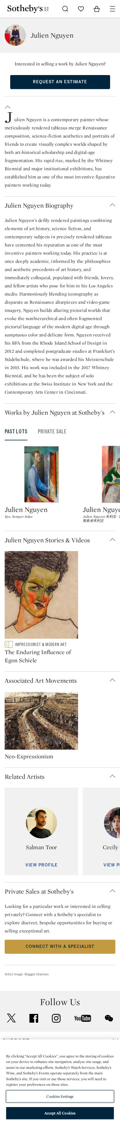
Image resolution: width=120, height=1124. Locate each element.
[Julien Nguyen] (41, 474)
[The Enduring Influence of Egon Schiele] (41, 596)
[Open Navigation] (112, 8)
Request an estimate (60, 81)
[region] (60, 1081)
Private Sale (52, 431)
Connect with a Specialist (60, 946)
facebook (33, 1018)
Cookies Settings (59, 1096)
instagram (56, 1018)
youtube (82, 1018)
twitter (11, 1018)
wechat (109, 1018)
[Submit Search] (65, 9)
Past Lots (16, 431)
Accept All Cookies (60, 1113)
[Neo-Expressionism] (41, 722)
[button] (60, 106)
